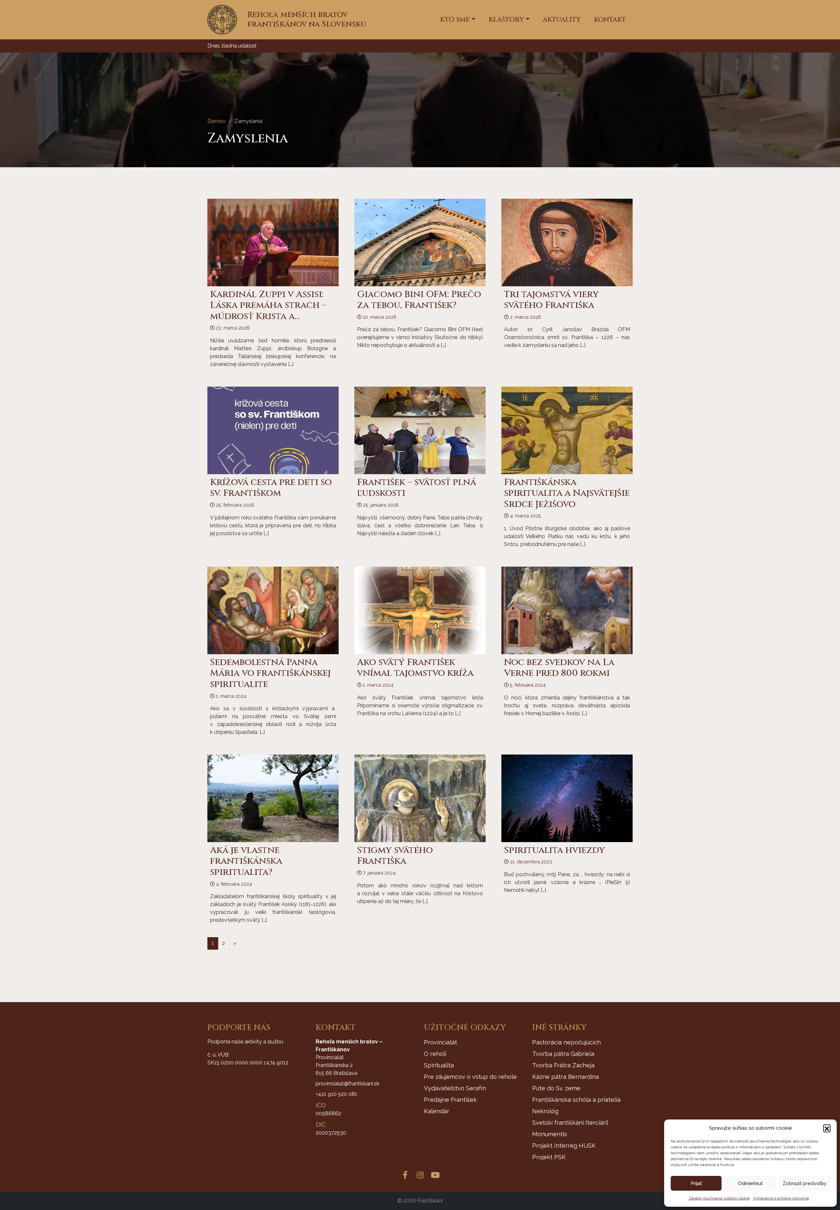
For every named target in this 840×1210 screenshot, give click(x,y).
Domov (216, 121)
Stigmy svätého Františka (395, 855)
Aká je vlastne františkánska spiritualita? (246, 861)
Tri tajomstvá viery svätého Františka (551, 300)
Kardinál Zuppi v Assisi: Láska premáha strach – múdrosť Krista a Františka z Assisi (268, 310)
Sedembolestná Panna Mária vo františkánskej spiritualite (270, 673)
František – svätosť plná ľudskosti (416, 487)
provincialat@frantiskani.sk (347, 1083)
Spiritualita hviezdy (554, 850)
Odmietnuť (750, 1183)
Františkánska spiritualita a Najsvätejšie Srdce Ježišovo (567, 493)
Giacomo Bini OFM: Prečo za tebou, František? (419, 300)
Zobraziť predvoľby (805, 1183)
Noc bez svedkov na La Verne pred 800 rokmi (559, 667)
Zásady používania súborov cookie (719, 1198)
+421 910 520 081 (336, 1094)
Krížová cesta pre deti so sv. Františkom (271, 487)
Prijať (696, 1183)
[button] (827, 1128)
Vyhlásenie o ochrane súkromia (781, 1198)
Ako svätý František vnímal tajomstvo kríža (415, 667)
